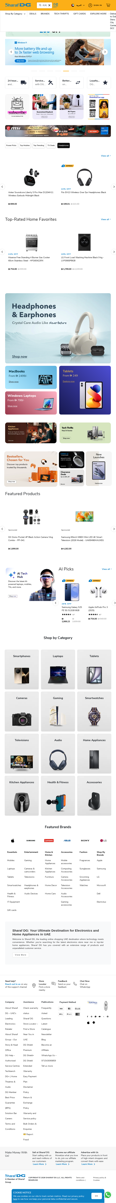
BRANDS (45, 13)
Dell (98, 895)
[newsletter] (17, 106)
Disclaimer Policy (28, 1091)
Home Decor (51, 886)
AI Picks (66, 570)
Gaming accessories (66, 905)
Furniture (49, 878)
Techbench (10, 1072)
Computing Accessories (66, 872)
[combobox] (44, 5)
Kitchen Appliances (50, 872)
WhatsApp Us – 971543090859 (48, 1060)
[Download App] (99, 106)
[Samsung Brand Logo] (30, 842)
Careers (8, 1120)
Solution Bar (11, 1114)
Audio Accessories (66, 897)
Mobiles (10, 861)
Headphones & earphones (31, 888)
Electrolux (101, 903)
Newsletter (46, 1035)
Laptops (11, 870)
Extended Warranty (27, 1070)
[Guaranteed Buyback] (44, 106)
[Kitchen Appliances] (30, 434)
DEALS (32, 13)
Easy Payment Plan (30, 1081)
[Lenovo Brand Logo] (48, 842)
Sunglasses (85, 870)
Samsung (101, 870)
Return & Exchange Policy (27, 1104)
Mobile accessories (66, 863)
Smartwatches (14, 886)
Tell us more (47, 1067)
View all (105, 154)
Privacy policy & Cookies (99, 1180)
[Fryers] (72, 106)
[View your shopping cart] (108, 5)
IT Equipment (13, 903)
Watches (84, 886)
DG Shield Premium (28, 1049)
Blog (43, 1041)
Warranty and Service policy (29, 1117)
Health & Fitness (11, 897)
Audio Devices (31, 895)
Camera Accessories (66, 880)
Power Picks (11, 145)
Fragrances (85, 861)
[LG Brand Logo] (103, 842)
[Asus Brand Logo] (67, 842)
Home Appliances (50, 863)
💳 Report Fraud (28, 1138)
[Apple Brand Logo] (12, 842)
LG (98, 878)
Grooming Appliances (85, 880)
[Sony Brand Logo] (85, 842)
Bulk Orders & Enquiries (29, 1128)
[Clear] (49, 5)
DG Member (10, 1093)
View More (20, 956)
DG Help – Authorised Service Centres (12, 1062)
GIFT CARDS (79, 13)
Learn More (38, 1165)
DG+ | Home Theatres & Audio (11, 1083)
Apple (99, 861)
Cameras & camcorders (29, 872)
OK (96, 1196)
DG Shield (28, 1062)
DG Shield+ (28, 1057)
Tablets (10, 878)
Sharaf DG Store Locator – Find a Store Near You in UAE (30, 1031)
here (15, 1199)
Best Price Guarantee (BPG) (10, 1104)
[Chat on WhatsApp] (107, 1194)
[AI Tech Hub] (31, 585)
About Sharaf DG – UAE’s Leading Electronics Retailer (11, 1020)
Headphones (63, 145)
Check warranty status (30, 1012)
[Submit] (39, 5)
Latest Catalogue (46, 1028)
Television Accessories (66, 888)
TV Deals (51, 145)
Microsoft (101, 886)
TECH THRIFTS (61, 13)
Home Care (50, 895)
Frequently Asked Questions (46, 1015)
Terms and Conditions (10, 1128)
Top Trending (38, 145)
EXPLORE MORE (98, 13)
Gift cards (11, 911)
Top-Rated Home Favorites (30, 221)
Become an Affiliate (46, 1049)
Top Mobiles (25, 145)
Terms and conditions (80, 1180)
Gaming (28, 861)
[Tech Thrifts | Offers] (85, 434)
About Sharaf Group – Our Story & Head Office (11, 1043)
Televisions (29, 878)
